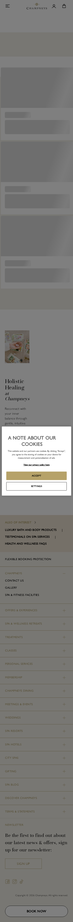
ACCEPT (36, 475)
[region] (36, 461)
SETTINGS (36, 486)
